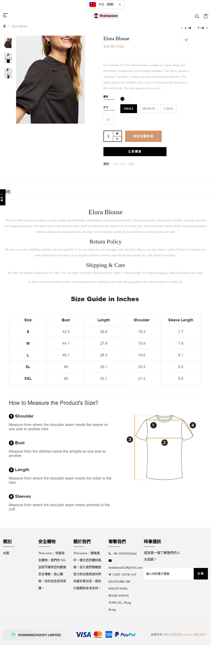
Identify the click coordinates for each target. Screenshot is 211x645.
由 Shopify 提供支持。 (194, 634)
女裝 (6, 553)
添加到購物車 (143, 136)
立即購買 (135, 151)
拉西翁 (175, 634)
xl (109, 119)
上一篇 (188, 28)
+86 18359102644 (125, 553)
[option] (8, 43)
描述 (7, 192)
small (129, 108)
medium (148, 108)
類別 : (107, 163)
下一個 (201, 28)
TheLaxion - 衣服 (123, 163)
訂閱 (201, 573)
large (168, 108)
